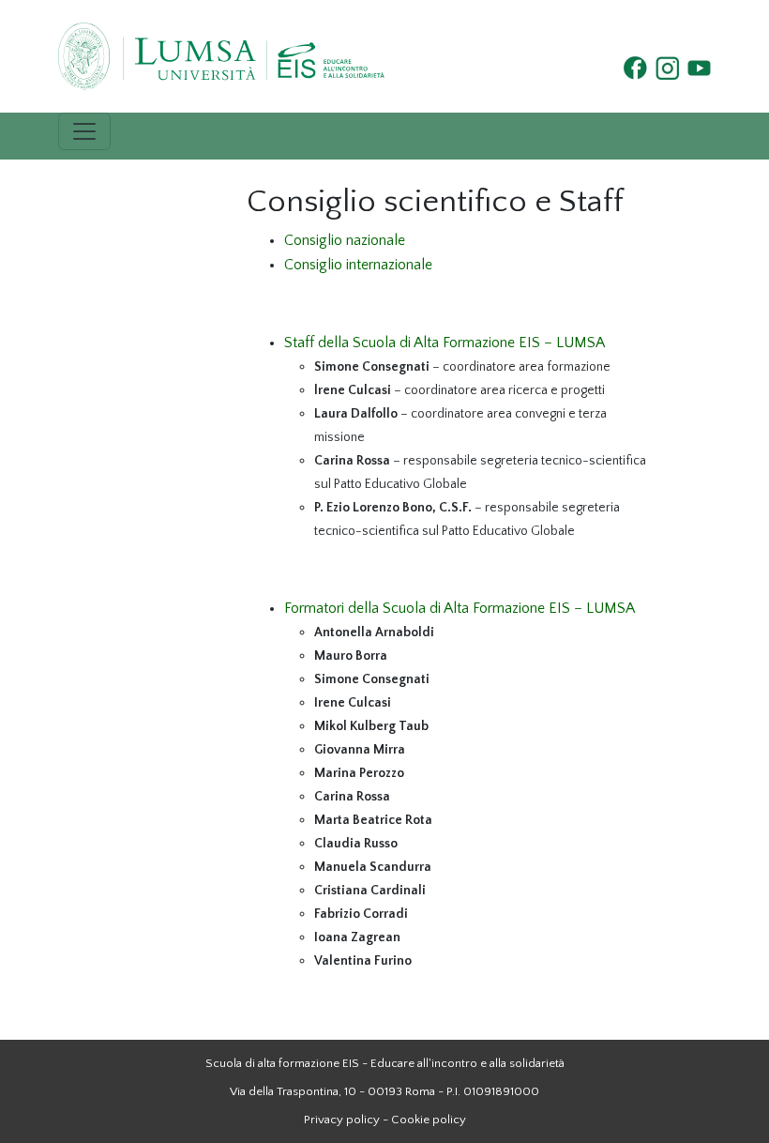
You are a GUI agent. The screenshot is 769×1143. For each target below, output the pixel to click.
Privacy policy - (346, 1119)
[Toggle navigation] (84, 131)
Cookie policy (428, 1119)
